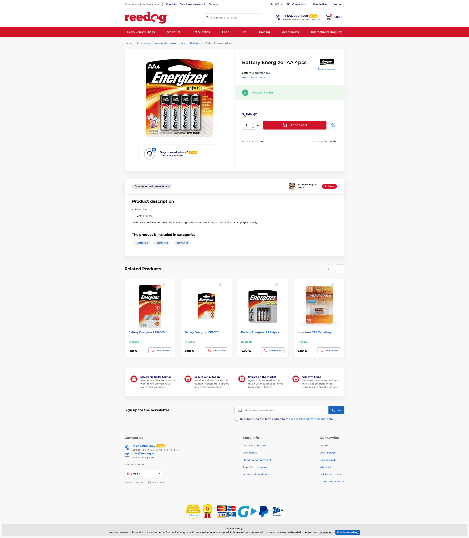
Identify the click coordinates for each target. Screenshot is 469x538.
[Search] (207, 18)
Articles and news (330, 474)
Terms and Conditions (256, 474)
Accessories (143, 43)
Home (128, 43)
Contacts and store (254, 445)
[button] (340, 269)
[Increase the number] (253, 123)
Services (213, 4)
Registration (320, 4)
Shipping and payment (192, 4)
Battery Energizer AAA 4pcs (260, 332)
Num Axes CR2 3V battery (315, 332)
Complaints (250, 452)
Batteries (195, 43)
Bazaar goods (328, 459)
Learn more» (326, 532)
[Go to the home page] (146, 18)
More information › (253, 77)
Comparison (299, 4)
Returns (324, 445)
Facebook (159, 482)
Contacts (171, 4)
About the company (255, 467)
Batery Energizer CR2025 (201, 332)
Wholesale (326, 467)
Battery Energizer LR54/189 (146, 332)
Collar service (328, 452)
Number (246, 125)
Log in (337, 4)
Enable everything (347, 532)
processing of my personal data (312, 419)
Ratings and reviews (332, 481)
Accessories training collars (170, 43)
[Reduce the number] (253, 127)
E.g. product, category (224, 17)
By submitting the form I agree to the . (286, 419)
